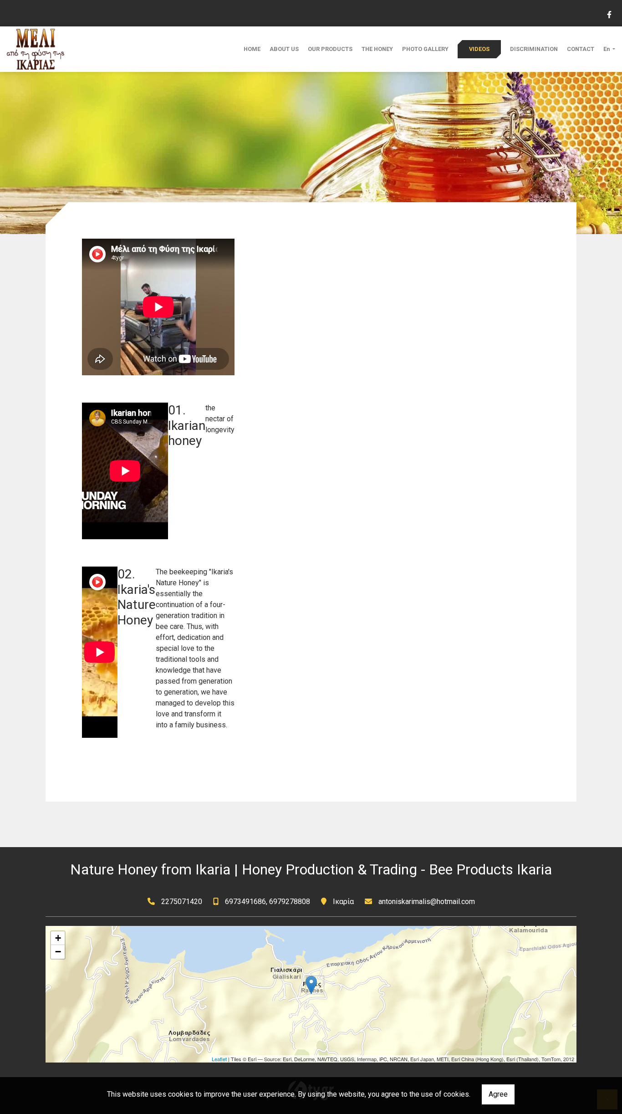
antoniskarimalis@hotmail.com (426, 901)
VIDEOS (479, 49)
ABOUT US (284, 49)
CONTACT (580, 49)
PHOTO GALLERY (425, 49)
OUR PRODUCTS (330, 49)
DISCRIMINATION (534, 49)
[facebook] (608, 14)
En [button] (607, 49)
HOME (252, 49)
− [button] (58, 951)
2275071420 (181, 901)
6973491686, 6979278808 (267, 901)
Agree (498, 1094)
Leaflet (219, 1059)
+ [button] (58, 938)
